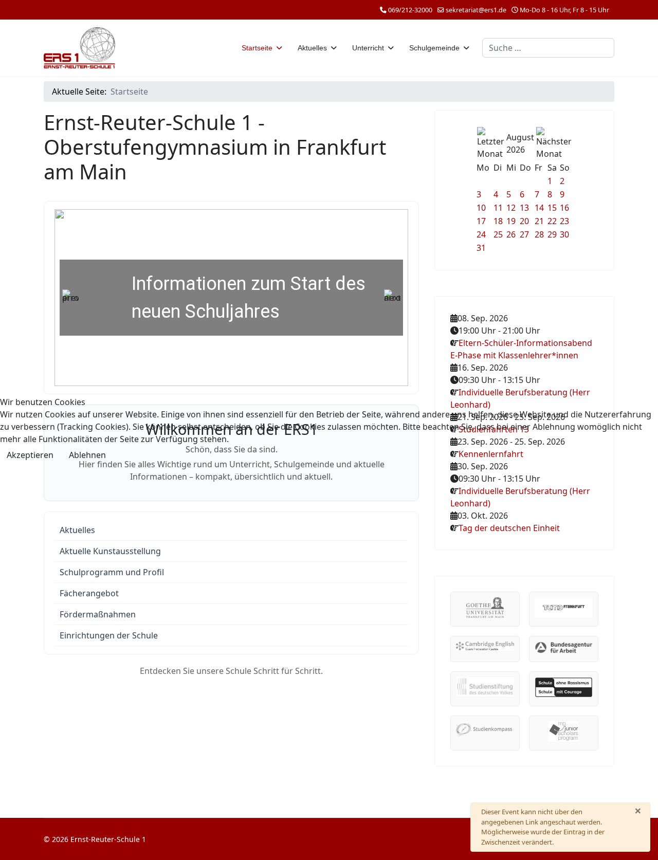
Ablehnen (87, 455)
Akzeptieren (30, 455)
